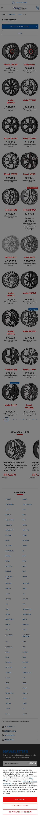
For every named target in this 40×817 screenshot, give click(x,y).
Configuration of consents (20, 812)
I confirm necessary (20, 806)
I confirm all (20, 799)
